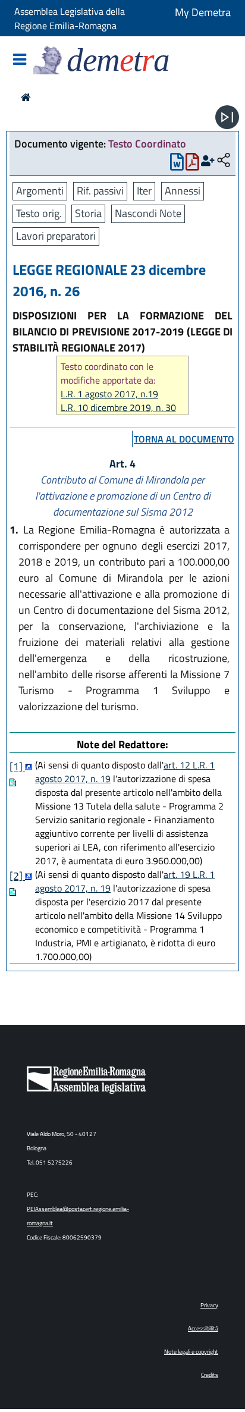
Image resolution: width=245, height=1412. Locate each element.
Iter (144, 191)
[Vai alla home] (26, 97)
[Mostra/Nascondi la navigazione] (19, 60)
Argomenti (40, 191)
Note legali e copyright (191, 1351)
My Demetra (203, 12)
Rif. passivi (100, 191)
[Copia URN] (223, 161)
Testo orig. (39, 213)
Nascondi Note (148, 213)
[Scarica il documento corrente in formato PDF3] (192, 164)
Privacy (209, 1305)
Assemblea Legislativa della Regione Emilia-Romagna (69, 18)
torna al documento (184, 439)
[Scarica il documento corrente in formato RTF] (177, 164)
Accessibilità (203, 1328)
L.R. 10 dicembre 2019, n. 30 (118, 408)
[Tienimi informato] (208, 161)
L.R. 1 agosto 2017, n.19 (109, 394)
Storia (88, 213)
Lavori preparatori (56, 236)
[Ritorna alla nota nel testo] (28, 766)
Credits (209, 1374)
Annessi (182, 191)
